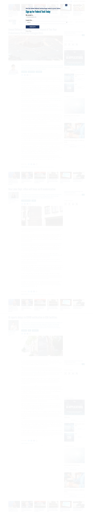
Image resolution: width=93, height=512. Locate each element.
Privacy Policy (28, 31)
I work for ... (29, 20)
